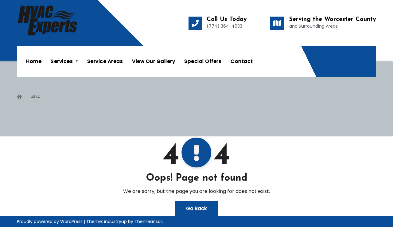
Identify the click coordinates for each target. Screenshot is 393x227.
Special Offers (202, 61)
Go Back (196, 208)
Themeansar (148, 221)
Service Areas (105, 61)
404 (35, 96)
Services (62, 61)
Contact (242, 61)
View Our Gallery (153, 61)
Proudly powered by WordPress (50, 221)
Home (33, 61)
